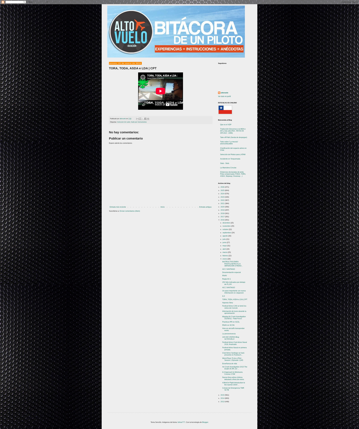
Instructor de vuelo (123, 122)
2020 (223, 207)
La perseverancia (229, 334)
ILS (223, 296)
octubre (226, 229)
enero (225, 259)
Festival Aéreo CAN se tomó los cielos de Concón (234, 307)
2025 (223, 190)
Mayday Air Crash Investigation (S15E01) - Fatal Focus (234, 318)
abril (224, 249)
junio (225, 242)
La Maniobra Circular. (228, 168)
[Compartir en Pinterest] (148, 118)
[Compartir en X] (142, 118)
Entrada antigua (205, 207)
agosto (225, 236)
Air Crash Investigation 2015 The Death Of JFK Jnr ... (234, 368)
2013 (223, 402)
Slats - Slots (224, 163)
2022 (223, 200)
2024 (223, 194)
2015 (223, 395)
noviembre (227, 226)
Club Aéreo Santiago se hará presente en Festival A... (233, 354)
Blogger (205, 422)
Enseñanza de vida (229, 364)
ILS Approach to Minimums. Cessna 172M (232, 373)
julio (224, 239)
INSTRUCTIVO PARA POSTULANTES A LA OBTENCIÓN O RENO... (232, 264)
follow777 (181, 422)
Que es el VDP (225, 125)
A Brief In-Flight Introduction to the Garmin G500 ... (233, 384)
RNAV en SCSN (228, 325)
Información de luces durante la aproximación (234, 312)
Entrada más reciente (118, 207)
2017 (223, 217)
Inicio (163, 207)
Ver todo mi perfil (224, 96)
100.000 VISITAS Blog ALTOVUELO (230, 338)
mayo (225, 246)
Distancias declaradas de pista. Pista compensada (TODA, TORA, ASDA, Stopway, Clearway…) (233, 174)
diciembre (227, 223)
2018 (223, 213)
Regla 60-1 (226, 279)
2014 (223, 398)
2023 (223, 197)
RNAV (224, 276)
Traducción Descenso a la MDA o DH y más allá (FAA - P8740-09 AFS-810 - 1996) (233, 131)
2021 (223, 203)
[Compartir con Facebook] (145, 118)
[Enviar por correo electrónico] (137, 118)
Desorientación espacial (231, 272)
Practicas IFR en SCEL (231, 322)
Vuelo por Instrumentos (139, 122)
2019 (223, 210)
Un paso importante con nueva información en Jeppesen (234, 292)
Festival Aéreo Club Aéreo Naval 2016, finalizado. (234, 343)
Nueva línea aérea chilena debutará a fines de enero (233, 378)
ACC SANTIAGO (228, 269)
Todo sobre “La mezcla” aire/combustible (229, 143)
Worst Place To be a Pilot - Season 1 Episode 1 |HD (232, 359)
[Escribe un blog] (140, 118)
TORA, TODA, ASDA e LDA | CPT (234, 299)
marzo (225, 252)
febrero (225, 256)
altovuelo (224, 93)
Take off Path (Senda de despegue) (233, 137)
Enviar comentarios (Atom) (130, 211)
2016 (223, 220)
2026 (223, 187)
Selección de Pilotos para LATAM (232, 154)
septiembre (227, 233)
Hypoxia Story (227, 303)
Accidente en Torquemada (230, 159)
